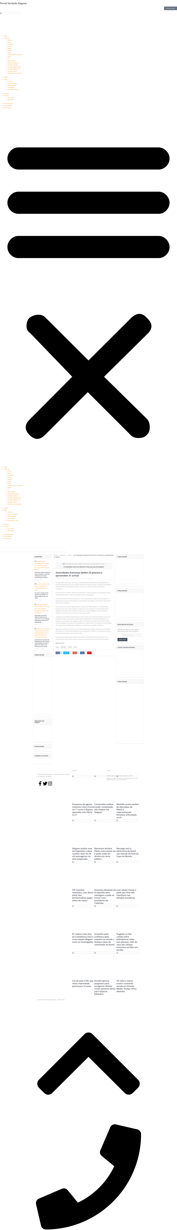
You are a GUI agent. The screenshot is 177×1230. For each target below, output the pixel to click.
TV (8, 59)
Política (6, 77)
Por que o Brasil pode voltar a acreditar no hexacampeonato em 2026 (41, 595)
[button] (88, 288)
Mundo (9, 50)
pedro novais (65, 578)
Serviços (6, 95)
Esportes (6, 93)
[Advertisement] (33, 548)
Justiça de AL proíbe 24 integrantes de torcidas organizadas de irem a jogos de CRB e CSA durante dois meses (42, 643)
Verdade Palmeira (12, 65)
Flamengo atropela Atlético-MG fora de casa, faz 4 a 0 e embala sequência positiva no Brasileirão (42, 619)
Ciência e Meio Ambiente (15, 54)
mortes (70, 647)
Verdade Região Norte (14, 67)
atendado (63, 647)
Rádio (9, 57)
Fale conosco (8, 108)
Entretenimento (8, 103)
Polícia (9, 40)
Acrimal (9, 81)
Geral (9, 52)
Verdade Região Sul (13, 69)
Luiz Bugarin (11, 87)
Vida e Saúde (11, 61)
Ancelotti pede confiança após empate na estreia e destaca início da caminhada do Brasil (42, 575)
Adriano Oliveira (12, 83)
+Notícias (6, 38)
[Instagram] (50, 783)
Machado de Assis (13, 89)
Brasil (9, 42)
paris (75, 647)
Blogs (5, 79)
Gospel (9, 48)
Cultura (9, 46)
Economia (10, 44)
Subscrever (122, 639)
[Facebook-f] (40, 783)
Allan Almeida (11, 85)
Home (5, 36)
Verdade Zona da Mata (14, 73)
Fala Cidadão (8, 105)
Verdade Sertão (12, 71)
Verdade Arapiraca (13, 63)
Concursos (10, 97)
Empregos (10, 99)
